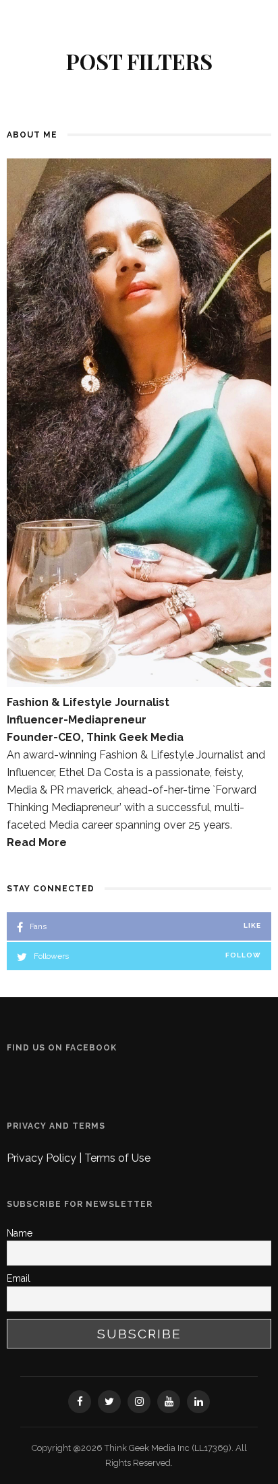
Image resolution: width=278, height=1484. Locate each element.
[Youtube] (168, 1401)
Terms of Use (117, 1158)
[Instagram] (139, 1401)
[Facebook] (79, 1401)
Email (18, 1278)
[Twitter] (109, 1401)
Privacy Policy (43, 1158)
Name (19, 1233)
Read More (37, 842)
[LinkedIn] (198, 1401)
